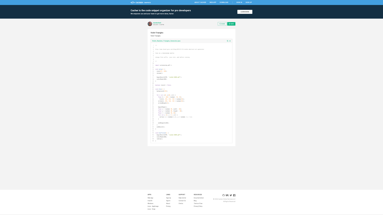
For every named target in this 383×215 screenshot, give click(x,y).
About (168, 203)
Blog (195, 201)
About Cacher (200, 2)
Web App (213, 2)
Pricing (168, 206)
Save (231, 24)
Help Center (182, 198)
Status (181, 203)
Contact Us (182, 201)
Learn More (245, 12)
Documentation (199, 198)
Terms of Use (198, 203)
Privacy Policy (198, 206)
